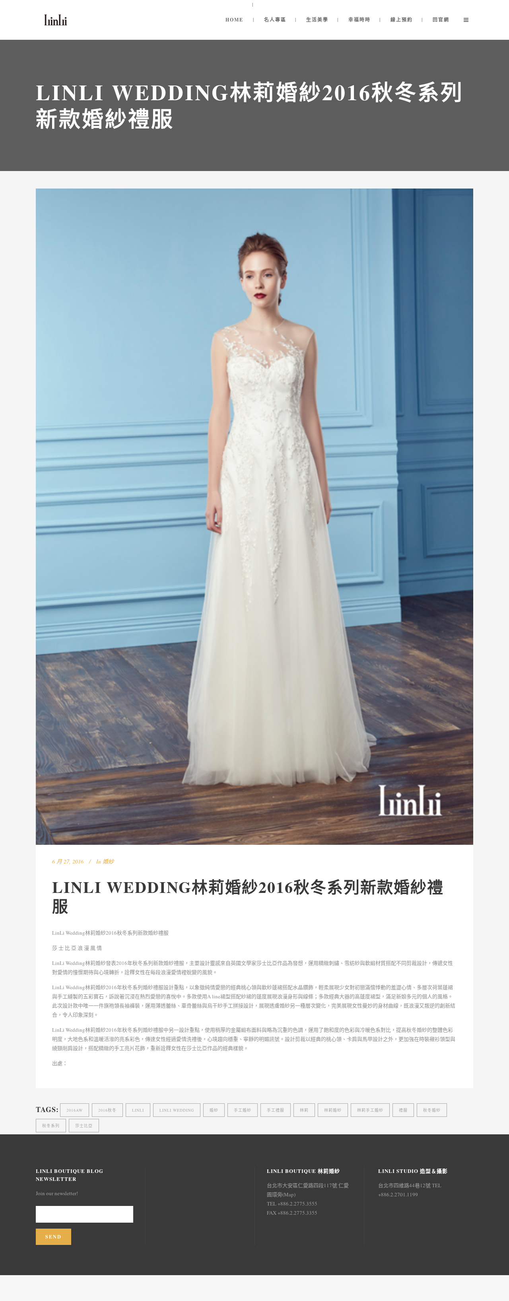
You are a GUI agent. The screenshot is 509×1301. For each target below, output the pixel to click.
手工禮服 (275, 1110)
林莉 (304, 1110)
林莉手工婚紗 (370, 1110)
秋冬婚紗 (432, 1110)
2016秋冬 (107, 1110)
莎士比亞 (84, 1125)
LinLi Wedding (176, 1110)
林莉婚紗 (333, 1110)
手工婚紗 (242, 1110)
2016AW (74, 1110)
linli (138, 1110)
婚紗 (108, 861)
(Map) (288, 1194)
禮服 (403, 1110)
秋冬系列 (51, 1125)
